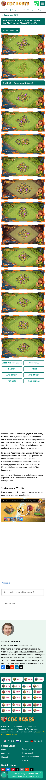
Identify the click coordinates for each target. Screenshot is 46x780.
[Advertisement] (23, 407)
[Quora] (22, 769)
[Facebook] (3, 667)
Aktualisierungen (28, 10)
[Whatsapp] (36, 3)
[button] (23, 510)
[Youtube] (3, 769)
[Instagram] (12, 667)
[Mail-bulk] (21, 667)
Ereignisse (16, 10)
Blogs (40, 10)
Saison (6, 10)
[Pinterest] (13, 769)
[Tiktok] (8, 667)
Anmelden (6, 583)
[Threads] (31, 769)
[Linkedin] (17, 667)
